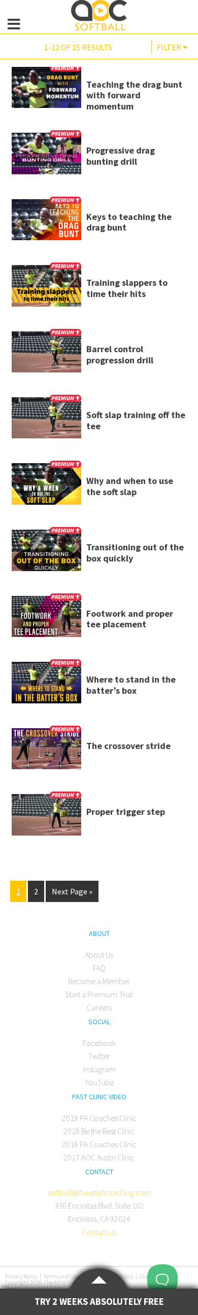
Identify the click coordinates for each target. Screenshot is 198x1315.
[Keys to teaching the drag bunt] (46, 223)
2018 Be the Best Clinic (99, 1131)
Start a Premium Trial (99, 994)
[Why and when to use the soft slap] (46, 487)
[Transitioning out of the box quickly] (46, 554)
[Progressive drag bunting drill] (46, 157)
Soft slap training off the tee (135, 420)
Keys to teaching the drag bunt (129, 222)
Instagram (99, 1069)
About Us (99, 955)
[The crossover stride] (46, 752)
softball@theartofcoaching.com (99, 1192)
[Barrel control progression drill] (46, 355)
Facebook (99, 1043)
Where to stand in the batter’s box (131, 684)
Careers (99, 1007)
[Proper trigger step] (46, 818)
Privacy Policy (21, 1276)
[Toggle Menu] (14, 24)
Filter (170, 47)
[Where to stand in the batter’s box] (46, 686)
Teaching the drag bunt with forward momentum (134, 95)
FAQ (99, 968)
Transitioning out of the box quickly (135, 552)
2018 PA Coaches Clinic (99, 1144)
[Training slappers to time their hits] (46, 289)
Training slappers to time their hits (127, 288)
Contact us (99, 1232)
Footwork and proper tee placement (129, 619)
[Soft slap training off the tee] (46, 421)
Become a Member (99, 981)
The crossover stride (128, 746)
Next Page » (72, 891)
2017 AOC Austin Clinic (99, 1157)
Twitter (99, 1056)
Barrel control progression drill (119, 354)
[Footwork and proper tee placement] (46, 620)
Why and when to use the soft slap (129, 486)
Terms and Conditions (69, 1276)
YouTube (99, 1082)
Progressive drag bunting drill (120, 155)
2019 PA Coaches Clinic (99, 1118)
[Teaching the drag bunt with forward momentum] (46, 91)
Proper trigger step (125, 811)
